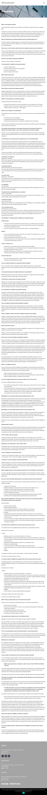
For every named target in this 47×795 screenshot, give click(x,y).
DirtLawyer (7, 2)
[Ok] (45, 791)
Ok (23, 792)
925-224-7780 (5, 778)
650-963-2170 (5, 751)
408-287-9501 (5, 766)
